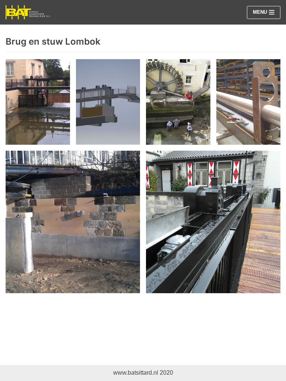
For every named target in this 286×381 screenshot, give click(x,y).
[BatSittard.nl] (28, 12)
